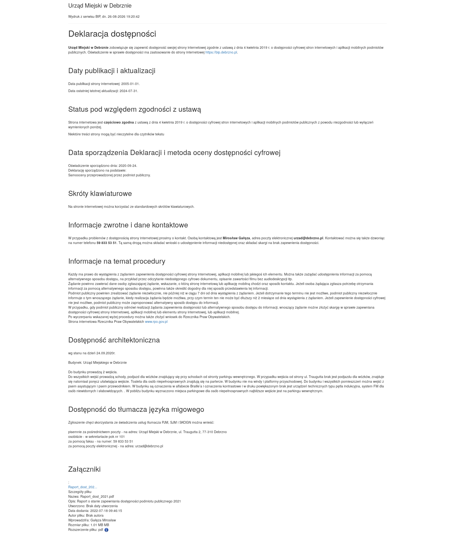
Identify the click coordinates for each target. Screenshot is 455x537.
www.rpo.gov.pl (156, 321)
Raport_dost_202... (82, 486)
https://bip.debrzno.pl (221, 52)
